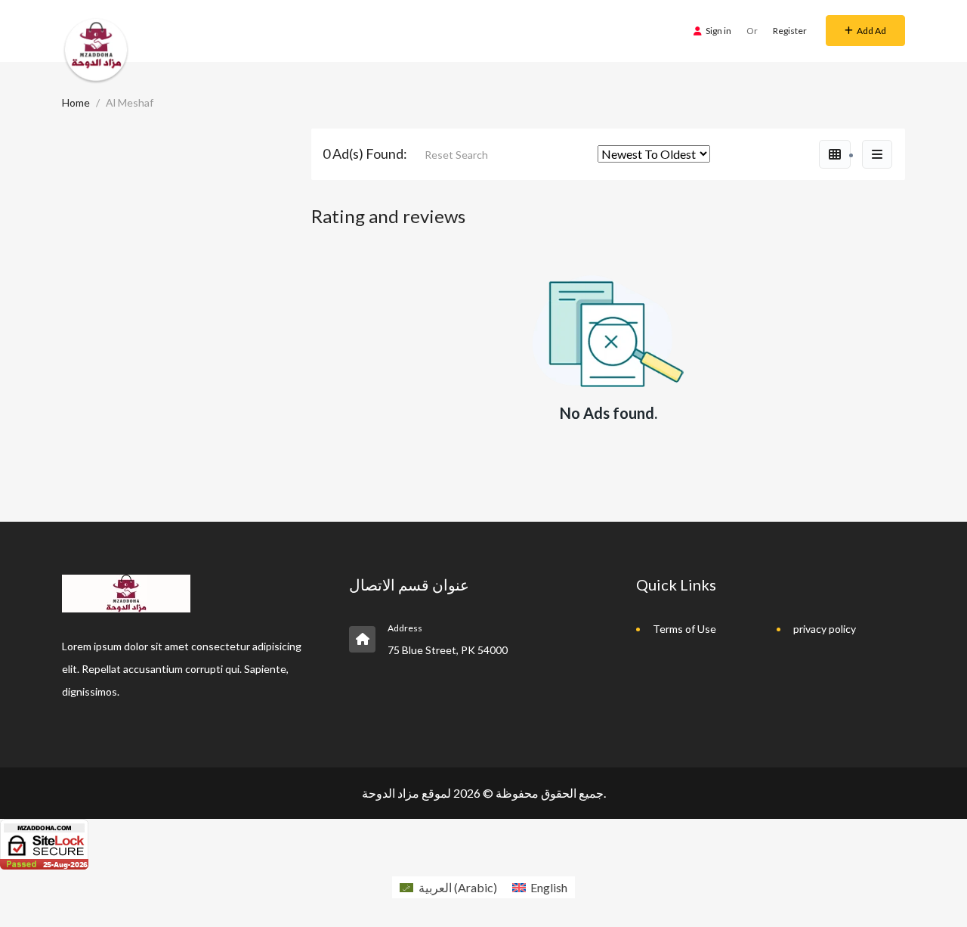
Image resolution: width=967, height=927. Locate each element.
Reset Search (456, 154)
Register (790, 30)
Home (76, 102)
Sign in (718, 30)
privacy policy (824, 628)
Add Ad (871, 30)
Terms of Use (684, 628)
